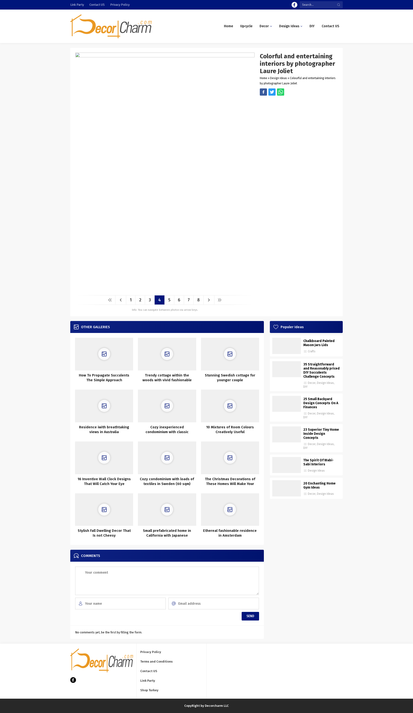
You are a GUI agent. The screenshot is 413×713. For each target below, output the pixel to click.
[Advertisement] (299, 129)
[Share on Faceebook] (272, 92)
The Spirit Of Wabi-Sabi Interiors (318, 462)
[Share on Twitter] (280, 92)
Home (263, 78)
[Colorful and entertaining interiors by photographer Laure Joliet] (165, 290)
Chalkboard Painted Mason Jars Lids (319, 343)
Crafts (311, 351)
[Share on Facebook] (263, 92)
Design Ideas (278, 78)
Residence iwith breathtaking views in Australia (104, 429)
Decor (311, 383)
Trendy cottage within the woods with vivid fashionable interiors (167, 380)
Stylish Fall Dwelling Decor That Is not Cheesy (104, 533)
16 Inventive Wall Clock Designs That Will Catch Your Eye (104, 481)
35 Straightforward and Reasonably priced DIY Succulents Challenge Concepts (321, 370)
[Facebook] (294, 5)
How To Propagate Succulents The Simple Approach (104, 377)
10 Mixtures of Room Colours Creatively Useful (230, 429)
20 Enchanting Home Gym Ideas (319, 485)
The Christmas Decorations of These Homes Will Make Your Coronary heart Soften (230, 484)
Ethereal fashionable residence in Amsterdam (230, 533)
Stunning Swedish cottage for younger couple (230, 377)
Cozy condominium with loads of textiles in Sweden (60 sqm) (167, 481)
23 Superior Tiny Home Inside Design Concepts (321, 434)
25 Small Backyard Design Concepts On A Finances (320, 403)
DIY (305, 386)
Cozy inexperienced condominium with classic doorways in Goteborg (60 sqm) (167, 432)
